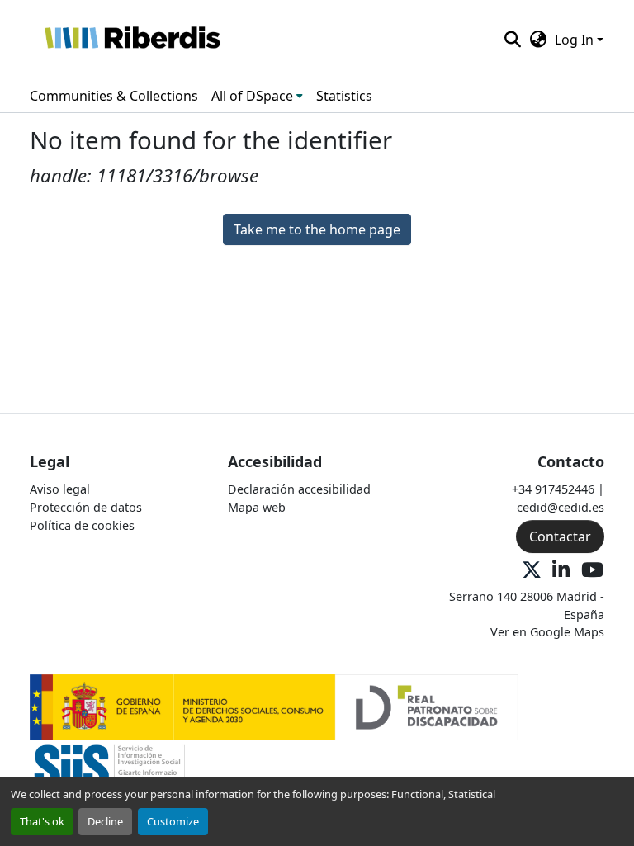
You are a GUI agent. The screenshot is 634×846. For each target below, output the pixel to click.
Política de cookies (82, 525)
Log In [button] (576, 40)
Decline (105, 821)
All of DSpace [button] (252, 96)
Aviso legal (60, 489)
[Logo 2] (109, 772)
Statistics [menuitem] (344, 96)
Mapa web (257, 507)
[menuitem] (257, 95)
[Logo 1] (274, 706)
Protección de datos (86, 507)
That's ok (42, 821)
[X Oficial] (532, 571)
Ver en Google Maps (547, 632)
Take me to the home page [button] (317, 229)
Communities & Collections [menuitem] (114, 96)
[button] (132, 40)
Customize (173, 821)
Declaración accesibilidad (299, 489)
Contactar (560, 536)
